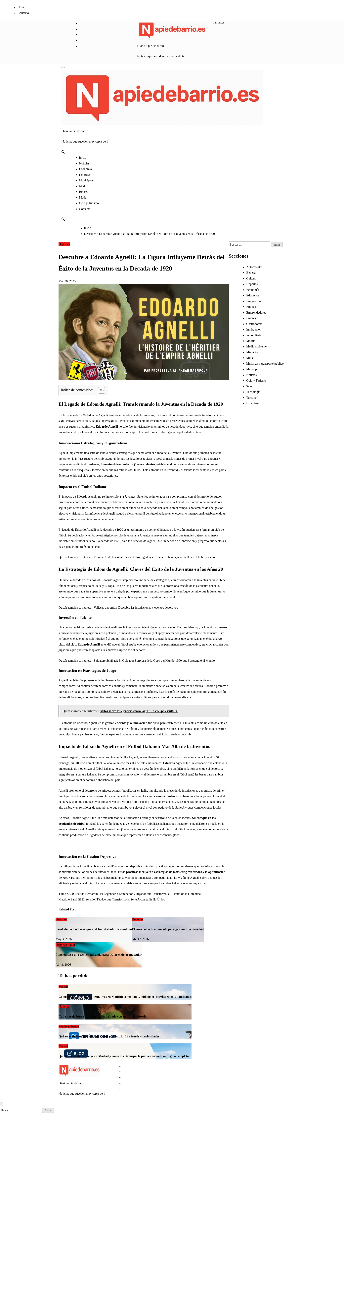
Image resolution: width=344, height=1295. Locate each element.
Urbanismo (253, 403)
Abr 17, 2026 (140, 939)
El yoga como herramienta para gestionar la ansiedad (168, 929)
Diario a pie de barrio (150, 45)
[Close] (1, 1104)
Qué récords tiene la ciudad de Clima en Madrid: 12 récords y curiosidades (109, 1036)
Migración (252, 352)
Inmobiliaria (253, 335)
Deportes (64, 244)
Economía (85, 169)
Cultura (251, 278)
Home (21, 7)
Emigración (253, 301)
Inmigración (253, 329)
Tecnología (253, 392)
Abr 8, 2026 (63, 964)
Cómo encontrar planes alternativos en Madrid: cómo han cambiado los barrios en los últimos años (125, 996)
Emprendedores (256, 312)
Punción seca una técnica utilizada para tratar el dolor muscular (99, 954)
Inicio (82, 157)
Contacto (23, 13)
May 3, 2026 (64, 939)
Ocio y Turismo (89, 203)
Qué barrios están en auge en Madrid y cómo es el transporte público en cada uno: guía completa (124, 1056)
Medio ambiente (256, 346)
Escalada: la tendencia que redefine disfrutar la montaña (94, 929)
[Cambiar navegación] (63, 67)
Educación (253, 295)
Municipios (86, 180)
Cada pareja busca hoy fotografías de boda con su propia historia (103, 1016)
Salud (71, 945)
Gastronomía (254, 324)
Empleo (251, 306)
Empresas (85, 174)
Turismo (251, 397)
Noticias (84, 163)
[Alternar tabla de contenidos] (99, 390)
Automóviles (254, 267)
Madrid (83, 186)
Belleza (83, 191)
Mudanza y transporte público (265, 363)
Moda (82, 197)
